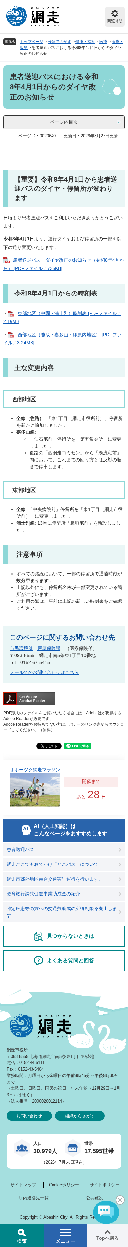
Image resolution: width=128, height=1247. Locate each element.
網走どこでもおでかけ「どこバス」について (52, 864)
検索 (22, 1235)
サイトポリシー (104, 1184)
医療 (103, 41)
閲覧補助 (115, 21)
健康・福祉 (85, 41)
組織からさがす (80, 1115)
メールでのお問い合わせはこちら (44, 672)
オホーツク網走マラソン (35, 769)
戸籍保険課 (48, 648)
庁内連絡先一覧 (34, 1197)
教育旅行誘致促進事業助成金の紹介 (43, 893)
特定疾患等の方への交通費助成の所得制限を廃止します (62, 912)
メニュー (65, 1235)
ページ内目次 (64, 122)
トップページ (31, 41)
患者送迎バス (20, 849)
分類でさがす (59, 41)
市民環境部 (21, 648)
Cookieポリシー (64, 1184)
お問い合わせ (29, 1115)
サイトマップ (23, 1184)
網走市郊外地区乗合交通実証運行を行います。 (55, 879)
